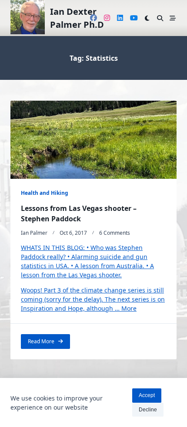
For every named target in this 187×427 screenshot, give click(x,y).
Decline (148, 410)
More (129, 308)
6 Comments (114, 232)
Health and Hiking (44, 193)
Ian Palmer (34, 232)
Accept (147, 395)
